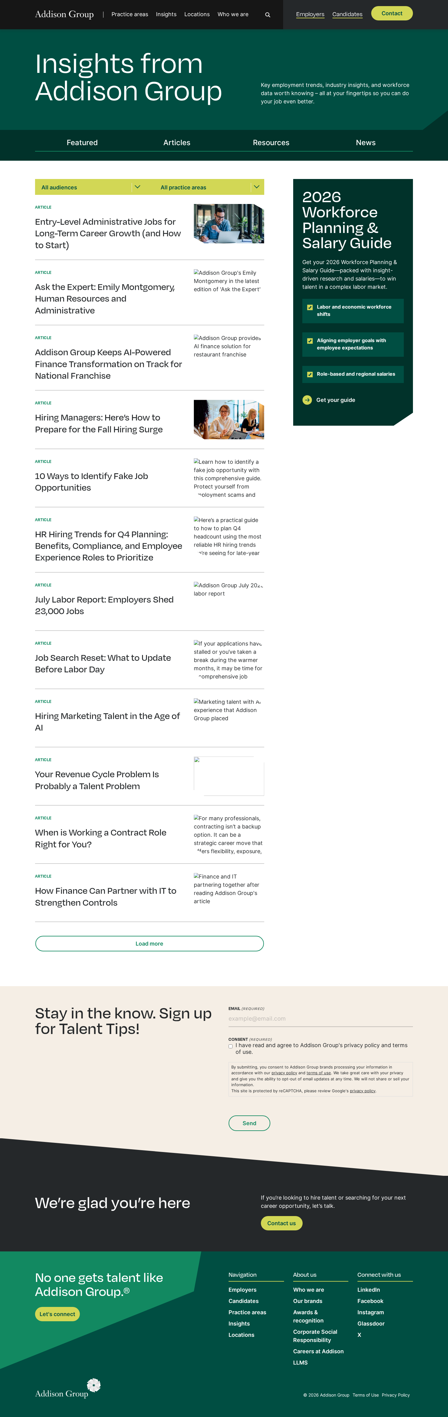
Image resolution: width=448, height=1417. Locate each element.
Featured (82, 143)
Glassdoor (371, 1324)
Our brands (307, 1301)
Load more (149, 944)
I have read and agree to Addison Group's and (321, 1049)
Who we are (233, 15)
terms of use (319, 1073)
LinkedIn (368, 1290)
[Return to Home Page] (68, 1390)
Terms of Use (366, 1395)
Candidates (347, 14)
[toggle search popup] (268, 14)
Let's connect (57, 1315)
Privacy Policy (396, 1395)
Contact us (281, 1224)
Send (249, 1124)
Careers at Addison (318, 1352)
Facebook (370, 1301)
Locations (197, 15)
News (366, 143)
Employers (310, 14)
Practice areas (130, 15)
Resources (271, 143)
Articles (176, 143)
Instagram (370, 1313)
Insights (166, 15)
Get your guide (335, 400)
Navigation (243, 1274)
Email (246, 1008)
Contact (392, 14)
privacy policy (362, 1046)
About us (305, 1274)
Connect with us (379, 1274)
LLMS (300, 1363)
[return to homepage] (64, 15)
